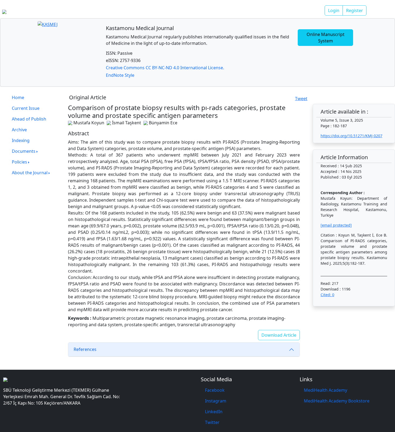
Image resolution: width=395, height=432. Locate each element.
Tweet (301, 98)
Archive (19, 130)
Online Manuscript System (325, 37)
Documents (23, 151)
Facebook (215, 390)
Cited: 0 (327, 294)
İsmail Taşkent (126, 123)
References (85, 349)
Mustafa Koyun (88, 123)
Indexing (21, 140)
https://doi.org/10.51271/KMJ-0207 (351, 135)
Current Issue (26, 108)
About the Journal (30, 173)
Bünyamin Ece (163, 123)
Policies (19, 162)
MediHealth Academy (325, 390)
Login (333, 10)
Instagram (215, 401)
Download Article (278, 335)
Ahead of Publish (29, 119)
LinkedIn (213, 412)
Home (18, 97)
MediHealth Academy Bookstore (336, 401)
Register (354, 10)
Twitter (212, 422)
